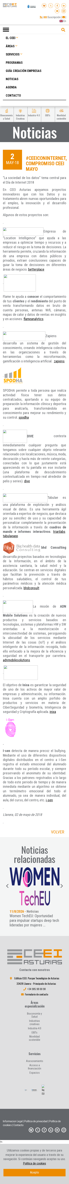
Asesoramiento (34, 1061)
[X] (50, 5)
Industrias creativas (34, 1022)
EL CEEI (10, 38)
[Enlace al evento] (34, 886)
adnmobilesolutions (16, 660)
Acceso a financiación (34, 1067)
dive (27, 481)
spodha (24, 417)
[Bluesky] (44, 5)
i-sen (49, 800)
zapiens (59, 361)
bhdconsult (31, 588)
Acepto (34, 1172)
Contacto (18, 1125)
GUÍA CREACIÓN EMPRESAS (23, 71)
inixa (53, 712)
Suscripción (54, 17)
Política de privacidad (36, 1121)
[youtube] (57, 10)
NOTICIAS (12, 79)
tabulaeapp (10, 536)
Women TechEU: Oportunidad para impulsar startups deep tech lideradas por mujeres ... (34, 920)
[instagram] (63, 10)
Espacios (35, 1072)
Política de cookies (34, 1163)
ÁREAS (10, 46)
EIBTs (34, 1032)
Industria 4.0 (34, 1028)
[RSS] (41, 17)
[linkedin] (63, 5)
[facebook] (57, 5)
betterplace (36, 269)
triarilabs (59, 532)
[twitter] (37, 1129)
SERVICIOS (13, 54)
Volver (57, 832)
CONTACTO (13, 95)
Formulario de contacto (36, 994)
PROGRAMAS (14, 62)
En (64, 21)
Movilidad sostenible (34, 1038)
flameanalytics (34, 319)
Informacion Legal (13, 1121)
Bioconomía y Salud (34, 1015)
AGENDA (11, 87)
